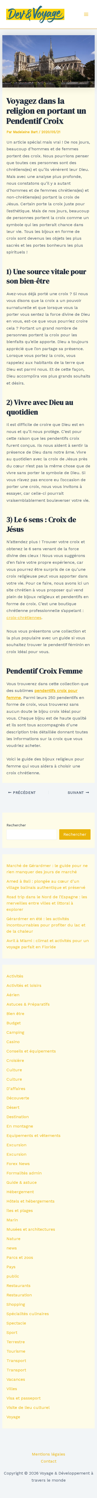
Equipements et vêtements (33, 1135)
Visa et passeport (23, 1398)
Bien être (15, 1013)
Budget (13, 1022)
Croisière (15, 1060)
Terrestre (15, 1341)
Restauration (19, 1294)
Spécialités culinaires (27, 1313)
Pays (11, 1266)
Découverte (17, 1097)
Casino (13, 1041)
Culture (14, 1069)
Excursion (16, 1144)
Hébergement (20, 1191)
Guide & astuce (21, 1182)
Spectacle (16, 1323)
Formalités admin (24, 1173)
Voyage (13, 1416)
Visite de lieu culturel (28, 1407)
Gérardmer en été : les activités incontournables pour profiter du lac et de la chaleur (45, 925)
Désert (12, 1107)
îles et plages (19, 1210)
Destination (17, 1116)
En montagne (19, 1126)
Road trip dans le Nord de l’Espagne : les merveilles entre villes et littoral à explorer (46, 903)
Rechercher (16, 825)
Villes (11, 1388)
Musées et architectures (30, 1229)
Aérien (12, 994)
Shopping (15, 1304)
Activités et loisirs (23, 985)
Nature (13, 1238)
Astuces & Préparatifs (28, 1004)
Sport (11, 1332)
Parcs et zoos (19, 1257)
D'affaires (15, 1088)
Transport (16, 1360)
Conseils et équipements (31, 1051)
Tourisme (15, 1351)
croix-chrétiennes (23, 617)
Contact (48, 1461)
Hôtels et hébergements (30, 1201)
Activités (14, 976)
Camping (15, 1032)
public (12, 1276)
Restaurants (18, 1285)
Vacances (15, 1379)
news (11, 1248)
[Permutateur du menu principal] (86, 14)
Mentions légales (48, 1454)
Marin (12, 1219)
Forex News (18, 1163)
